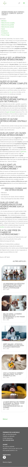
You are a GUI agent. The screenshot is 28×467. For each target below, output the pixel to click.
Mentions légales (7, 462)
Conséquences (5, 33)
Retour (5, 419)
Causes (3, 29)
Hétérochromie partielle (7, 25)
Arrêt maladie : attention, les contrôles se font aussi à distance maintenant (13, 345)
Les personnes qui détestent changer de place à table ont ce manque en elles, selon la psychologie (14, 286)
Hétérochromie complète (8, 23)
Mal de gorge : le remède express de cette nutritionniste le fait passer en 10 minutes (14, 316)
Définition (3, 21)
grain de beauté (11, 112)
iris (10, 92)
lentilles (2, 227)
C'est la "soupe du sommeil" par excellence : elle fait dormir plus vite (13, 374)
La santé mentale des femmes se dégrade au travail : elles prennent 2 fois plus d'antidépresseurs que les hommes (14, 404)
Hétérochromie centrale (7, 27)
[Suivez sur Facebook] (4, 457)
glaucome (23, 151)
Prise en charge (5, 35)
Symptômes (4, 31)
